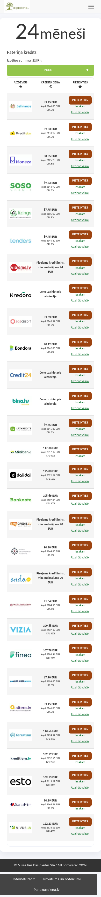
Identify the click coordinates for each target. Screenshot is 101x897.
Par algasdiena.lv (47, 890)
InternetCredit (24, 879)
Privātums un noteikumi (62, 879)
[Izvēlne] (91, 6)
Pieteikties (80, 100)
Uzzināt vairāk (80, 112)
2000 (48, 70)
